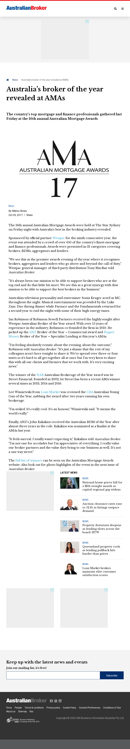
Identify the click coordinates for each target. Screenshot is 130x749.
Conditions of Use (112, 707)
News (15, 80)
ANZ (32, 332)
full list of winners (29, 460)
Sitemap (22, 711)
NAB (40, 375)
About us (10, 711)
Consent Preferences (89, 707)
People (18, 707)
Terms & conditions (34, 707)
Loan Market (50, 392)
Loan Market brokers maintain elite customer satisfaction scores (99, 572)
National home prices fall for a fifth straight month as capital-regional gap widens (102, 486)
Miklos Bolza (19, 210)
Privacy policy (53, 707)
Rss (31, 711)
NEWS (85, 478)
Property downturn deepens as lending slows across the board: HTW (101, 529)
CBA (90, 392)
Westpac (58, 238)
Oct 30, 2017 (16, 215)
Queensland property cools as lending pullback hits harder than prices (101, 550)
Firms (9, 707)
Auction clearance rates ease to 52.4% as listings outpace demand (102, 507)
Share (29, 215)
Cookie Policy (69, 707)
